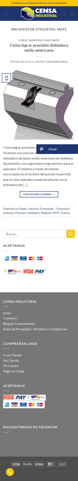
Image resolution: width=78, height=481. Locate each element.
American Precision (14, 213)
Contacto (10, 318)
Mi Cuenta (10, 366)
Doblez (23, 40)
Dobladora (33, 213)
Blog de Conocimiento (19, 323)
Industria (35, 40)
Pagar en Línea (13, 371)
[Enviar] (71, 234)
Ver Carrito (11, 360)
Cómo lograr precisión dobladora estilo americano (39, 48)
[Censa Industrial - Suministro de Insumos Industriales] (39, 13)
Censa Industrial (56, 61)
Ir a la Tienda (12, 355)
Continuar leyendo (39, 194)
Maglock (46, 213)
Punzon (65, 213)
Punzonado (51, 40)
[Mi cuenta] (65, 13)
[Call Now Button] (10, 472)
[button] (5, 13)
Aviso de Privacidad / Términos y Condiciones (35, 329)
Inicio (7, 313)
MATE (56, 213)
